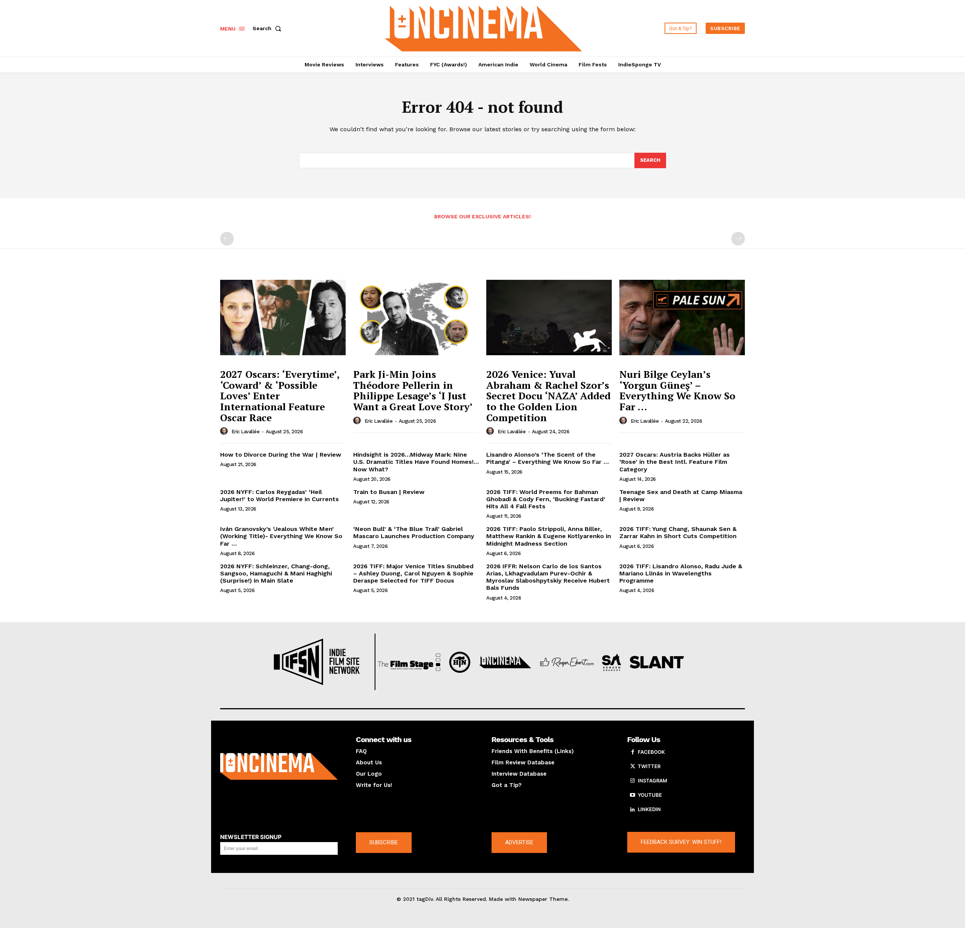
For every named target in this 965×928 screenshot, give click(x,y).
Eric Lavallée (245, 431)
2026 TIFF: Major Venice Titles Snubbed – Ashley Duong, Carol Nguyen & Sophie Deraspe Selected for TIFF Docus (413, 573)
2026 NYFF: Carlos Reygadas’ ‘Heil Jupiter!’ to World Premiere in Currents (279, 495)
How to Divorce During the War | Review (280, 454)
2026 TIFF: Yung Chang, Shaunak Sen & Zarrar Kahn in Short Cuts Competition (678, 532)
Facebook (651, 752)
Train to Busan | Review (388, 491)
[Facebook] (632, 752)
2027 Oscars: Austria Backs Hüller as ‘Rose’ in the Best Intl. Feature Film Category (674, 461)
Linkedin (649, 809)
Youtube (650, 795)
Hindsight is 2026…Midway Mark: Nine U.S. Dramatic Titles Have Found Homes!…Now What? (416, 461)
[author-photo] (225, 431)
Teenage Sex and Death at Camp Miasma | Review (680, 495)
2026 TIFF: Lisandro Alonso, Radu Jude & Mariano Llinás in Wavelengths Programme (680, 573)
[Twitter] (632, 766)
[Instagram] (632, 781)
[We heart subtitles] (483, 27)
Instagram (652, 781)
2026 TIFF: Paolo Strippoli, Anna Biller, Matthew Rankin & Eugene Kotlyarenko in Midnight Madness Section (548, 536)
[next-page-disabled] (738, 238)
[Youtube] (632, 795)
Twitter (649, 766)
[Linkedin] (632, 809)
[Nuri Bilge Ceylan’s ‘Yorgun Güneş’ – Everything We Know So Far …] (682, 317)
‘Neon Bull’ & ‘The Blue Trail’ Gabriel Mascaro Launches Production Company (413, 532)
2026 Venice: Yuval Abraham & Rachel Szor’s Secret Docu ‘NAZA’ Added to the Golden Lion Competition (548, 395)
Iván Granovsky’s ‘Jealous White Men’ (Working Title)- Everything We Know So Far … (281, 536)
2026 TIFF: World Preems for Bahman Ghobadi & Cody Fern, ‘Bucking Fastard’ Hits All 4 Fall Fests (545, 499)
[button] (268, 28)
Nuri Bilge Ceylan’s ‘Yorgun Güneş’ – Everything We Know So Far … (677, 390)
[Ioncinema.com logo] (279, 766)
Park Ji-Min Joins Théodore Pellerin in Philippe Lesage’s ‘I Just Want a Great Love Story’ (413, 390)
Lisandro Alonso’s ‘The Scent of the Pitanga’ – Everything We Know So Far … (547, 458)
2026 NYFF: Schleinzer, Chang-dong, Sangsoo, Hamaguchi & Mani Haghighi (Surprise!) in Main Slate (276, 573)
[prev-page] (227, 238)
